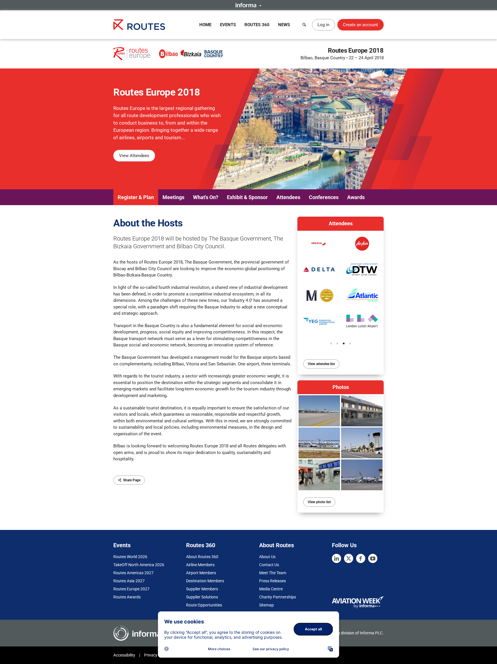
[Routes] (139, 24)
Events (228, 24)
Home (205, 24)
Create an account (360, 24)
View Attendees (134, 155)
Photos (340, 387)
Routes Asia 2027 (129, 581)
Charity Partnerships (277, 597)
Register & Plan (136, 197)
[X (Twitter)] (348, 558)
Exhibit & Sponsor (247, 197)
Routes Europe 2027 (131, 589)
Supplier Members (202, 589)
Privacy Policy (156, 655)
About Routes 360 (202, 556)
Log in (323, 24)
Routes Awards (127, 597)
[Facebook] (360, 558)
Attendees (288, 197)
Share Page (131, 480)
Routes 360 (256, 24)
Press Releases (272, 581)
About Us (267, 556)
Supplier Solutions (202, 597)
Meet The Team (272, 572)
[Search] (304, 24)
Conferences (324, 197)
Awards (356, 197)
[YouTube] (372, 558)
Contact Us (269, 564)
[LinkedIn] (336, 558)
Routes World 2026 (130, 556)
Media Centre (271, 589)
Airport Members (201, 572)
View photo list (319, 502)
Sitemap (266, 605)
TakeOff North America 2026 (138, 564)
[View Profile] (319, 244)
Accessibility (124, 655)
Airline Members (200, 564)
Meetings (173, 197)
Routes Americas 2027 (133, 572)
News (284, 24)
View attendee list (321, 364)
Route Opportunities (204, 605)
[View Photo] (319, 410)
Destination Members (205, 581)
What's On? (205, 197)
